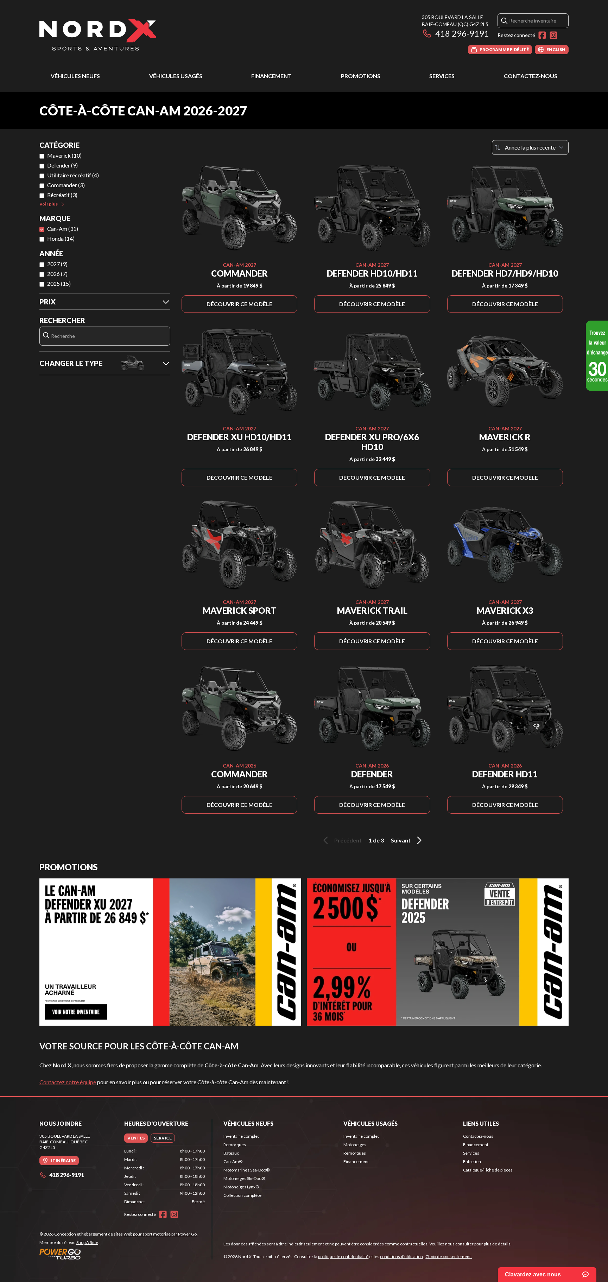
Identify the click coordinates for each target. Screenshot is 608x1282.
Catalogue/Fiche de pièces (488, 1170)
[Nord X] (97, 34)
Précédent (348, 840)
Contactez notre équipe (67, 1082)
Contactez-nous (530, 75)
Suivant (401, 840)
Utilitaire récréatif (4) (73, 175)
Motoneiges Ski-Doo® (244, 1178)
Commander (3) (66, 185)
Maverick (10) (64, 155)
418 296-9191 (462, 33)
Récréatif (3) (62, 194)
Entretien (472, 1161)
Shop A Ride (87, 1242)
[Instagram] (553, 35)
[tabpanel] (164, 1176)
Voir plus (48, 204)
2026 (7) (57, 273)
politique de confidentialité (343, 1256)
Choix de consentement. (448, 1256)
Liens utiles (481, 1123)
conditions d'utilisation (401, 1256)
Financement (271, 75)
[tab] (136, 1138)
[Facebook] (542, 35)
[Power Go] (118, 1253)
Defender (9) (62, 165)
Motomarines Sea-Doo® (246, 1170)
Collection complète (242, 1195)
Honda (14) (61, 238)
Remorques (234, 1144)
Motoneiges (354, 1144)
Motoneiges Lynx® (241, 1186)
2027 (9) (57, 263)
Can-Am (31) (62, 228)
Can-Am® (232, 1161)
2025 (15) (59, 283)
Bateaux (231, 1153)
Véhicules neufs (75, 75)
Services (442, 75)
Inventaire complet (241, 1136)
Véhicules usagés (175, 75)
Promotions (360, 75)
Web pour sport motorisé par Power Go (160, 1234)
